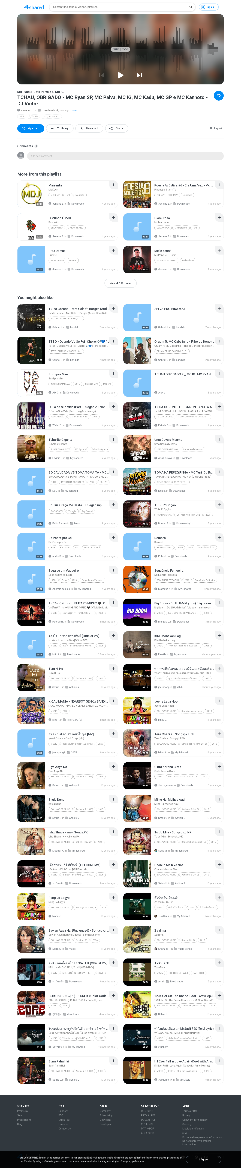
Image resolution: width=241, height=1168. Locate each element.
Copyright (105, 1119)
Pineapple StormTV (167, 195)
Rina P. (56, 719)
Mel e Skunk (188, 260)
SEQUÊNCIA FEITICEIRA (168, 580)
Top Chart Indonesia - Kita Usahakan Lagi (184, 646)
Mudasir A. (58, 850)
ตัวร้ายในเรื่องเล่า (176, 907)
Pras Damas (57, 260)
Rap (53, 547)
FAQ (61, 1115)
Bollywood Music (60, 678)
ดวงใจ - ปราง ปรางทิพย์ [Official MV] (78, 646)
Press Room (24, 1119)
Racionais (65, 547)
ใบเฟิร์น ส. (164, 916)
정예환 (56, 1014)
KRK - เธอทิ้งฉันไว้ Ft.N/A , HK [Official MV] (78, 973)
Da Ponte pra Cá (92, 547)
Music (54, 613)
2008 (190, 547)
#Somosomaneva (60, 384)
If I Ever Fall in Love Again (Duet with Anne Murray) (184, 1071)
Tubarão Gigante (60, 449)
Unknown (187, 195)
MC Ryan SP (81, 449)
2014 (95, 940)
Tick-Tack (172, 973)
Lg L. (54, 490)
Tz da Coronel (165, 416)
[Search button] (191, 7)
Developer (105, 1124)
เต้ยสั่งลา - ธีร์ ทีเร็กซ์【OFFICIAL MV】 (78, 875)
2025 (187, 580)
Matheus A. (164, 589)
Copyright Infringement (195, 1119)
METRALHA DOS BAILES (72, 482)
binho (77, 523)
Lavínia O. (57, 458)
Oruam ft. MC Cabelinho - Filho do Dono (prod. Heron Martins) (173, 351)
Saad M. (162, 850)
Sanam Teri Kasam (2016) (194, 744)
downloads (73, 1014)
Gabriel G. (57, 327)
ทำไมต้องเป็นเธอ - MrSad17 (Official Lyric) (184, 1038)
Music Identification (193, 1128)
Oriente (72, 260)
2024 (185, 973)
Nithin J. (162, 1014)
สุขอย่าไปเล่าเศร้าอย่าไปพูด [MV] (77, 744)
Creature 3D (81, 940)
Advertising (106, 1115)
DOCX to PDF (148, 1119)
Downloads (48, 110)
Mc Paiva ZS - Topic (167, 260)
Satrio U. (57, 687)
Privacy (186, 1115)
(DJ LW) (103, 482)
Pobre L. (162, 556)
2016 (94, 416)
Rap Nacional (164, 515)
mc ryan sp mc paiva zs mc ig (52, 116)
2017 (202, 940)
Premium (22, 1111)
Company (105, 1111)
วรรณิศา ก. (58, 1047)
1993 (74, 580)
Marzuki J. (164, 621)
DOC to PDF (147, 1111)
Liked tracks (73, 654)
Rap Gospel (57, 511)
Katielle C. (163, 425)
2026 (100, 613)
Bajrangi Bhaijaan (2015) (194, 842)
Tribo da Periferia (206, 547)
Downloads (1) (184, 523)
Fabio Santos (59, 523)
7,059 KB (33, 116)
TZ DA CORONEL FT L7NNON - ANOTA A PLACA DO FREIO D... (194, 416)
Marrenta (80, 195)
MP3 (22, 116)
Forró (64, 580)
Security (187, 1124)
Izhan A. (162, 752)
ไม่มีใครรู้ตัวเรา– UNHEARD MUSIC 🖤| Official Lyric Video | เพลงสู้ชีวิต (78, 613)
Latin (53, 580)
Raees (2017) (188, 940)
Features (63, 1124)
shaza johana (165, 785)
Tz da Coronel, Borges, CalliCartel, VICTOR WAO (67, 318)
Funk (68, 195)
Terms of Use (189, 1111)
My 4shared (76, 458)
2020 (92, 482)
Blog (19, 1124)
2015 (77, 384)
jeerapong (164, 687)
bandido (74, 327)
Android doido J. (61, 589)
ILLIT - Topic (198, 973)
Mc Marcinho (181, 228)
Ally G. (55, 392)
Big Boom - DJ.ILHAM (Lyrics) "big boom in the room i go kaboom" (184, 613)
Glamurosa (163, 228)
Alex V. (161, 392)
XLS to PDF (147, 1124)
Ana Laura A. (165, 458)
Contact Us (65, 1128)
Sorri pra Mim (91, 384)
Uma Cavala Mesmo (167, 449)
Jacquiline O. (165, 1079)
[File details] (31, 194)
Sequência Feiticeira (205, 580)
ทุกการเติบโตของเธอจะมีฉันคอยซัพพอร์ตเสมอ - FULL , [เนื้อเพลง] (184, 678)
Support (63, 1111)
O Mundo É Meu (75, 228)
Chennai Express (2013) (193, 1005)
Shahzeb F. (164, 948)
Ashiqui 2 (74, 687)
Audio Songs (185, 948)
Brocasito (57, 228)
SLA (184, 1133)
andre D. (56, 556)
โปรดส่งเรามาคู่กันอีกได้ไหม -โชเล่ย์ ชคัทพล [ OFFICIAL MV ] (78, 1038)
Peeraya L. (58, 621)
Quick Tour (64, 1119)
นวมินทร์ (57, 883)
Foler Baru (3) (74, 719)
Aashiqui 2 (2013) (84, 678)
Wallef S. (57, 425)
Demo (180, 547)
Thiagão (72, 511)
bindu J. (162, 719)
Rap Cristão (57, 416)
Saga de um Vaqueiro (92, 580)
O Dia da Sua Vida (78, 416)
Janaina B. (27, 110)
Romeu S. (163, 523)
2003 (208, 515)
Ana (160, 981)
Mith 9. (56, 654)
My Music (185, 1079)
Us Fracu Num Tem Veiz (188, 515)
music (72, 948)
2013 (100, 678)
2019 (204, 776)
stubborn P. (164, 1047)
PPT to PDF (147, 1128)
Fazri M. (162, 654)
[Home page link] (34, 7)
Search (21, 1115)
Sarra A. (56, 948)
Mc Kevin (55, 195)
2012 (100, 842)
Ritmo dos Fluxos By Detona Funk (173, 482)
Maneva (107, 384)
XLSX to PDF (148, 1133)
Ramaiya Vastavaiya (192, 711)
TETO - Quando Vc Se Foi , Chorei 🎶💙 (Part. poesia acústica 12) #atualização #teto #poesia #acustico (67, 351)
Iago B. (162, 490)
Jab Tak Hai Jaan (84, 842)
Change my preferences (132, 1161)
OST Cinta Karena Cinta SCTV (182, 776)
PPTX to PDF (148, 1115)
